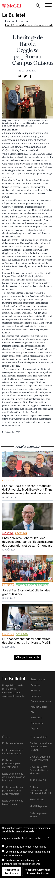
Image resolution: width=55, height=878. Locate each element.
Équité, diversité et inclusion (32, 585)
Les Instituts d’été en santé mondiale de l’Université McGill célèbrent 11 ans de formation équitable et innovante (27, 489)
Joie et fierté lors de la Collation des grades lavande (26, 592)
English (34, 728)
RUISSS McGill (38, 780)
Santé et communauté (41, 701)
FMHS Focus (37, 799)
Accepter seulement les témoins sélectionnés (37, 871)
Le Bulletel (13, 15)
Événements (37, 723)
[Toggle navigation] (48, 5)
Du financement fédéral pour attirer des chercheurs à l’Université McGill (26, 640)
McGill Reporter (38, 806)
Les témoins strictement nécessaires (26, 846)
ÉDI (32, 712)
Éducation (8, 480)
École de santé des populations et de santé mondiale (12, 790)
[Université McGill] (13, 6)
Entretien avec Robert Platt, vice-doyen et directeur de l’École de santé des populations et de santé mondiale (27, 541)
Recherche (22, 634)
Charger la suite (25, 657)
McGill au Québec (39, 707)
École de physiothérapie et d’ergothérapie (11, 763)
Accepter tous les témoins (11, 871)
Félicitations (36, 717)
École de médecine (12, 743)
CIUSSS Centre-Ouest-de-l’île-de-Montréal (39, 770)
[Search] (38, 6)
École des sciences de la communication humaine (13, 777)
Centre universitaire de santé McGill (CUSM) (41, 746)
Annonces (7, 533)
